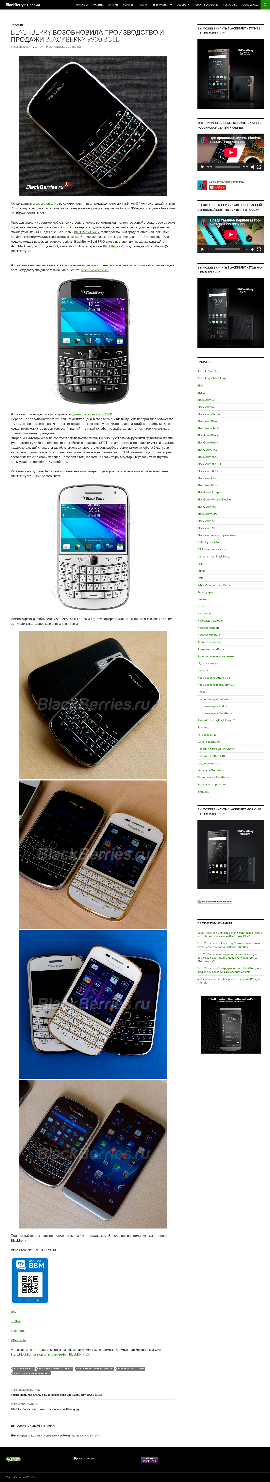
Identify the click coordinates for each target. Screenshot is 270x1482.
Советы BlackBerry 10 (211, 756)
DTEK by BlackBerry (209, 542)
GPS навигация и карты (212, 549)
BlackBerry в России (23, 5)
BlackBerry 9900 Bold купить (94, 1368)
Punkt (201, 570)
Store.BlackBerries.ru (25, 1354)
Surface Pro (230, 4)
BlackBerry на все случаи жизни (217, 535)
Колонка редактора (209, 642)
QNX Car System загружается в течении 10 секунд (45, 1407)
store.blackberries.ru (95, 270)
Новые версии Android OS (214, 677)
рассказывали (45, 203)
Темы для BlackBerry (210, 770)
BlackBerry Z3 (206, 520)
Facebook (18, 1330)
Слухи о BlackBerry (209, 741)
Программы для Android (212, 706)
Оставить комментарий (65, 46)
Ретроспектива (206, 734)
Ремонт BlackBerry (206, 4)
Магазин (113, 4)
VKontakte (18, 1340)
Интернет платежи (209, 634)
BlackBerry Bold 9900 (131, 1368)
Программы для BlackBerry (214, 713)
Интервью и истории (210, 620)
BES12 (201, 392)
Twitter (16, 1321)
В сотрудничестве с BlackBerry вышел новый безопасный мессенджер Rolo (229, 969)
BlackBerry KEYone (209, 471)
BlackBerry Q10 (114, 246)
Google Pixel (250, 4)
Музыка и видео (207, 663)
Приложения (161, 4)
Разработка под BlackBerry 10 (216, 720)
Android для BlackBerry (212, 378)
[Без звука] (253, 167)
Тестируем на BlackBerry (213, 777)
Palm (200, 563)
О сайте (98, 4)
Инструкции (204, 613)
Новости (17, 25)
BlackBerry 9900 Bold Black (55, 1368)
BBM (200, 385)
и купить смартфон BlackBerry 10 (65, 1354)
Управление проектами (212, 784)
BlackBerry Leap (207, 478)
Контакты (82, 4)
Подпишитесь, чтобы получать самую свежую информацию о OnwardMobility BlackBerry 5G (228, 957)
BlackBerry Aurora (208, 414)
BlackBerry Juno (207, 449)
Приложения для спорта (213, 699)
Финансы (203, 791)
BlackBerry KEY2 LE (209, 463)
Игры (200, 606)
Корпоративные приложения (215, 656)
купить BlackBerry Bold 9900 (91, 414)
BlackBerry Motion (208, 485)
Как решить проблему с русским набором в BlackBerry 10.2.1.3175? (56, 1392)
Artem (39, 46)
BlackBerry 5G (206, 406)
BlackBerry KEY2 (207, 456)
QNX (200, 577)
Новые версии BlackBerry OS (215, 684)
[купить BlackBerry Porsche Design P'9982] (230, 1025)
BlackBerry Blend (207, 421)
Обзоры (182, 4)
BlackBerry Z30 (206, 528)
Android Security (207, 371)
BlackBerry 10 (205, 399)
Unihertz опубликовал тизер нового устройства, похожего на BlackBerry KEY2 (229, 934)
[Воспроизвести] (203, 167)
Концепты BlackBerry (210, 649)
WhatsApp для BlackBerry (213, 585)
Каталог (143, 4)
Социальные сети (208, 763)
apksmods (203, 979)
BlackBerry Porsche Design (214, 499)
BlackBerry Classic (87, 232)
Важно (201, 599)
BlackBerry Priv (206, 506)
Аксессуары (205, 592)
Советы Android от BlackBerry (216, 748)
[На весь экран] (259, 167)
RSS (13, 1311)
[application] (230, 152)
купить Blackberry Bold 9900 (31, 1373)
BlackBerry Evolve (208, 435)
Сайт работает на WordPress (22, 1477)
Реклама (203, 727)
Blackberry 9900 (23, 1368)
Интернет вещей (208, 627)
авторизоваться (87, 1435)
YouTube (128, 4)
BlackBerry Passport (210, 492)
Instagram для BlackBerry (213, 556)
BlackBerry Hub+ (207, 442)
